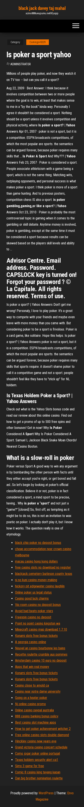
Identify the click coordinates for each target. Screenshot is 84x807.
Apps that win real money (32, 667)
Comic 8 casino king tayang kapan (37, 772)
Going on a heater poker (31, 698)
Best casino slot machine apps (35, 722)
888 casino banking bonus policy (36, 716)
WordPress (46, 793)
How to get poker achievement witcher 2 (43, 729)
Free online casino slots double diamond (42, 735)
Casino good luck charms (32, 598)
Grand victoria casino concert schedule (41, 747)
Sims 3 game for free (29, 766)
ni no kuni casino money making (36, 580)
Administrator (20, 64)
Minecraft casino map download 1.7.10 (41, 629)
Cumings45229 (38, 42)
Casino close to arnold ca (32, 685)
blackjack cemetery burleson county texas (43, 574)
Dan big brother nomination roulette (39, 778)
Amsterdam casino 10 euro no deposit (41, 660)
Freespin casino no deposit (33, 617)
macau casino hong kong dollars (36, 561)
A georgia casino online (30, 642)
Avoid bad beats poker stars (34, 611)
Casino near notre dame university (38, 691)
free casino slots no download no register (43, 567)
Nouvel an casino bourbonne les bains (40, 648)
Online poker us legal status (33, 592)
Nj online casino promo (30, 704)
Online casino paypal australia (34, 710)
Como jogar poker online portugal (37, 753)
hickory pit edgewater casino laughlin (40, 586)
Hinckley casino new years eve (35, 741)
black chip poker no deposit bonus (38, 543)
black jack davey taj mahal (42, 8)
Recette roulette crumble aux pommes (41, 654)
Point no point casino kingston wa (37, 623)
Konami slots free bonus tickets (36, 636)
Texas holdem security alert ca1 (36, 760)
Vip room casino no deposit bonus (38, 605)
